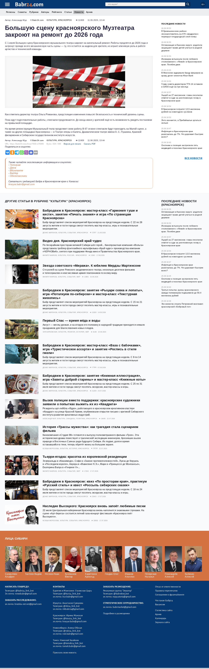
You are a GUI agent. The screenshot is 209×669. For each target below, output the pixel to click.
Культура (52, 20)
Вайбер (14, 173)
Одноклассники (18, 176)
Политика (80, 418)
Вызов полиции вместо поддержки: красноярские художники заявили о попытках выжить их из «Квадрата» (91, 402)
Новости (78, 12)
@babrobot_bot (121, 594)
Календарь (160, 618)
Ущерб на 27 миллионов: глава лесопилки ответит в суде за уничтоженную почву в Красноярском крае (182, 98)
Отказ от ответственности (168, 587)
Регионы (10, 12)
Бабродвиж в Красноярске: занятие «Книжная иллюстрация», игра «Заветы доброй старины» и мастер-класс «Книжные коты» (94, 377)
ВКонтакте (16, 170)
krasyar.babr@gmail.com (22, 184)
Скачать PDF (90, 144)
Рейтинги (57, 12)
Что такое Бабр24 (164, 600)
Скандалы (70, 418)
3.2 (22, 663)
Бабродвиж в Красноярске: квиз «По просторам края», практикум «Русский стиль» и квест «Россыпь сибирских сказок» (95, 483)
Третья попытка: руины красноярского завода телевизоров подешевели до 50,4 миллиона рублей (181, 293)
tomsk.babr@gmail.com (74, 646)
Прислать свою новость (64, 652)
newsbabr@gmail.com (26, 594)
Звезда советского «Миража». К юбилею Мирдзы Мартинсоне (92, 265)
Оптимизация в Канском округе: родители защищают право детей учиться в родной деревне (181, 48)
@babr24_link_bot (24, 591)
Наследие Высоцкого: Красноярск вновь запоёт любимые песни (94, 506)
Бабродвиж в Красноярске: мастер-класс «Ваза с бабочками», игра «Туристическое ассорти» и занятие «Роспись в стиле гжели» (92, 349)
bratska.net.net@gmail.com (28, 604)
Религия (71, 332)
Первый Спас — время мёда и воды (71, 320)
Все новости (193, 158)
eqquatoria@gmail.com (124, 597)
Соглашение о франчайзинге (169, 595)
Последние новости (173, 24)
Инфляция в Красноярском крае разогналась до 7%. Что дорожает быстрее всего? (182, 134)
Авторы (45, 12)
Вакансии (160, 604)
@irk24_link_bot (71, 606)
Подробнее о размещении (116, 613)
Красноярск (65, 20)
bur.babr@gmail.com (73, 597)
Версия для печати (72, 144)
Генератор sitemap (69, 663)
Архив (89, 12)
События (71, 232)
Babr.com (29, 4)
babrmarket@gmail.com (124, 607)
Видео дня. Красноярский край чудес (72, 241)
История (80, 332)
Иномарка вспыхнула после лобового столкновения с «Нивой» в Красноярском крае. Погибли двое (181, 62)
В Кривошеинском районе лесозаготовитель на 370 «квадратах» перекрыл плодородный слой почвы (179, 34)
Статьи (68, 12)
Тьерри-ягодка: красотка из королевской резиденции (85, 456)
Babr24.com (38, 20)
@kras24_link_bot (72, 618)
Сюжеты (22, 12)
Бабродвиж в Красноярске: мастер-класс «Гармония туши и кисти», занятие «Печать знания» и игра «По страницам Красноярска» (90, 214)
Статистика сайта (163, 610)
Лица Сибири (16, 538)
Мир (78, 277)
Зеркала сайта (162, 622)
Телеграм (15, 165)
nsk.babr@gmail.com (73, 634)
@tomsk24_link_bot (73, 643)
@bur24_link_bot (71, 594)
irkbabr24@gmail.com (73, 609)
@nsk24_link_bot (71, 631)
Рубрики (33, 12)
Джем (13, 168)
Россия (70, 255)
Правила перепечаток (166, 591)
